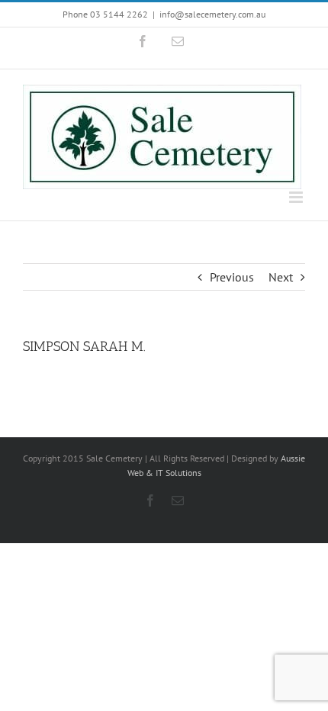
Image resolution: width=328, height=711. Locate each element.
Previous (232, 277)
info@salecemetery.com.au (212, 14)
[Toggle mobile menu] (297, 197)
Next (281, 277)
